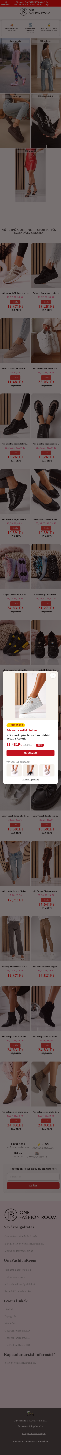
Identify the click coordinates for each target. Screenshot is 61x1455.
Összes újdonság (30, 780)
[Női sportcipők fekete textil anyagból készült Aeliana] (30, 770)
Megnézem (30, 753)
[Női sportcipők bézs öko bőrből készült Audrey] (14, 770)
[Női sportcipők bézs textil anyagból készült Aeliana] (46, 770)
